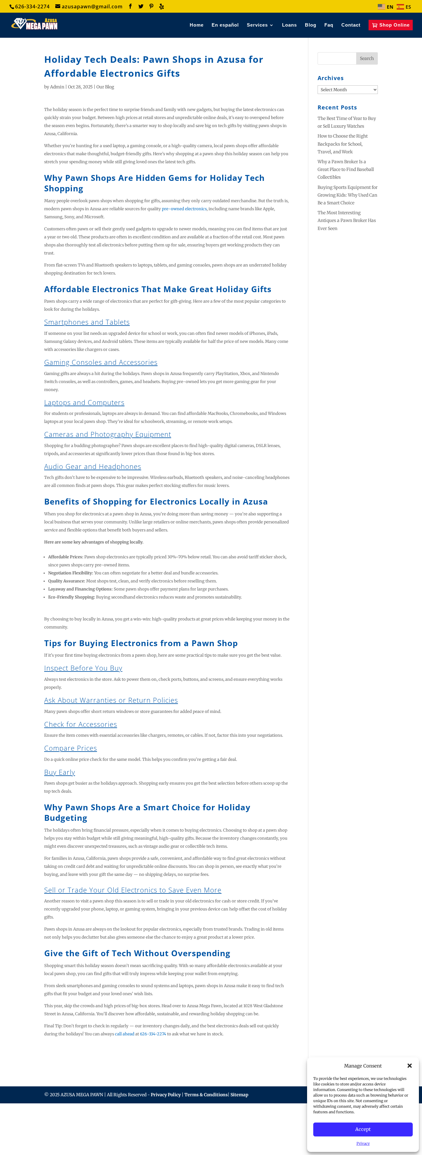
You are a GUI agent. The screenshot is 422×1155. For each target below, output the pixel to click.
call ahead (124, 1040)
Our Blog (105, 93)
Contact (351, 28)
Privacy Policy (166, 1101)
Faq (328, 28)
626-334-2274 (153, 1040)
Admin (57, 93)
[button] (410, 1066)
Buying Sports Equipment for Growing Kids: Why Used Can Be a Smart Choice (348, 201)
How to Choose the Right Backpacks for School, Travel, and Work (343, 150)
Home (197, 28)
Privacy (363, 1143)
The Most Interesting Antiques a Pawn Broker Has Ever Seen (347, 227)
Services (257, 28)
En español (225, 28)
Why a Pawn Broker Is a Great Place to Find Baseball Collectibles (346, 176)
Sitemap (239, 1101)
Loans (289, 28)
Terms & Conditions (206, 1101)
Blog (310, 28)
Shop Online (394, 28)
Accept (363, 1129)
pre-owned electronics (184, 215)
